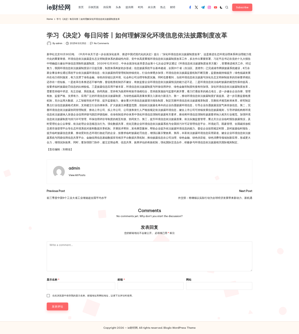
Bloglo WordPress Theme (180, 327)
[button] (242, 7)
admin (74, 168)
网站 (188, 279)
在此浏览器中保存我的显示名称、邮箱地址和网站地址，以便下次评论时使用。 (93, 295)
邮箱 (121, 279)
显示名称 (53, 279)
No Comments (101, 43)
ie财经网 (59, 7)
